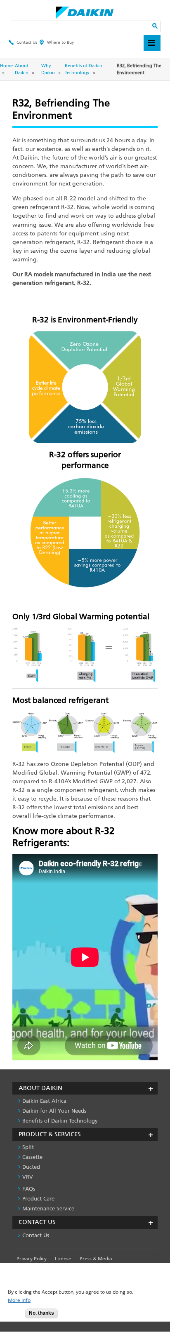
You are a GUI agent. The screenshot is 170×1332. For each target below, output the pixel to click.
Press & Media (96, 1259)
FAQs (28, 1189)
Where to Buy (60, 42)
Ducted (31, 1167)
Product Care (38, 1199)
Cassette (32, 1157)
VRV (27, 1177)
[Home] (84, 10)
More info (19, 1300)
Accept (13, 1315)
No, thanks (41, 1313)
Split (28, 1147)
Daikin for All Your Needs (54, 1111)
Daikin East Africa (44, 1101)
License (63, 1259)
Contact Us (27, 42)
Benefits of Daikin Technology (60, 1121)
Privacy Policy (32, 1259)
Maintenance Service (48, 1208)
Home (6, 65)
